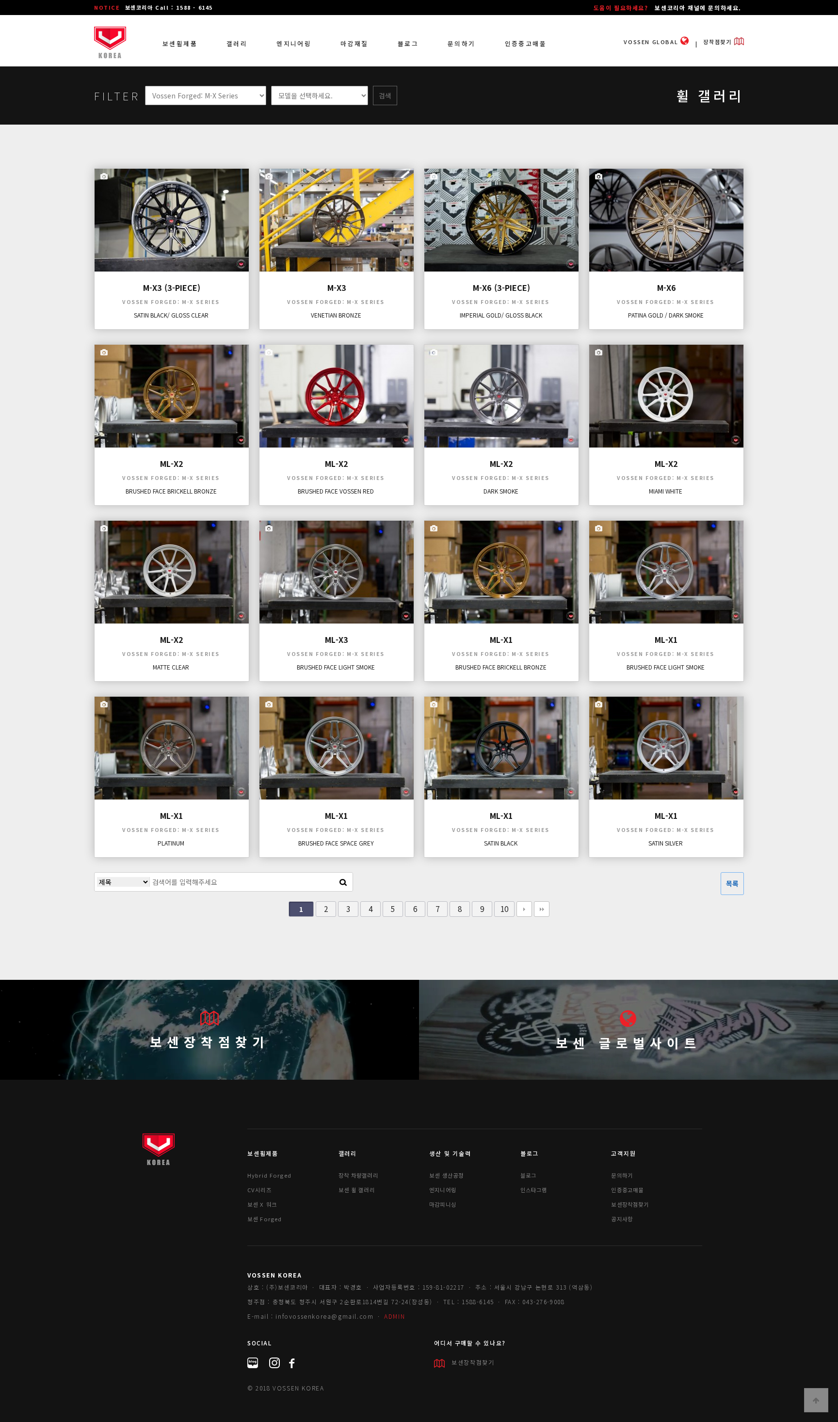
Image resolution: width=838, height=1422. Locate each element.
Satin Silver (665, 843)
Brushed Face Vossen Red (336, 491)
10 (504, 908)
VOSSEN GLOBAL (652, 42)
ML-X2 (171, 463)
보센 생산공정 (446, 1175)
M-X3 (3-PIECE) (171, 287)
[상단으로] (816, 1400)
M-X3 (336, 287)
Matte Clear (171, 667)
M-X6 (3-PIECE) (501, 287)
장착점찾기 (718, 42)
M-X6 (666, 287)
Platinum (171, 843)
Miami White (665, 491)
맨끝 (541, 909)
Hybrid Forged (269, 1175)
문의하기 (462, 43)
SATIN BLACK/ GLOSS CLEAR (171, 315)
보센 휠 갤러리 (356, 1190)
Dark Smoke (500, 491)
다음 (524, 909)
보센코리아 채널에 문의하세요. (698, 7)
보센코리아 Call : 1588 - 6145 (169, 7)
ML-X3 (336, 639)
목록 (732, 883)
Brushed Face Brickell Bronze (171, 491)
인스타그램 (534, 1190)
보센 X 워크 (262, 1204)
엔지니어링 (293, 43)
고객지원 (623, 1153)
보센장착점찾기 (209, 1041)
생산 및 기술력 (450, 1153)
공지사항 (622, 1219)
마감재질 (354, 43)
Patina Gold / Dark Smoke (666, 315)
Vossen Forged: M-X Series (171, 301)
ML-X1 (501, 639)
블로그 (408, 43)
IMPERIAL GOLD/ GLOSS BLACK (501, 315)
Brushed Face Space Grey (336, 843)
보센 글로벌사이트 (628, 1042)
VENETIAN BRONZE (336, 315)
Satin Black (500, 843)
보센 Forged (264, 1219)
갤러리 (236, 43)
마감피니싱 (442, 1204)
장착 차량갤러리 (358, 1175)
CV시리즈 (259, 1190)
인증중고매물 (526, 43)
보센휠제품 (179, 43)
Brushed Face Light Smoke (336, 667)
